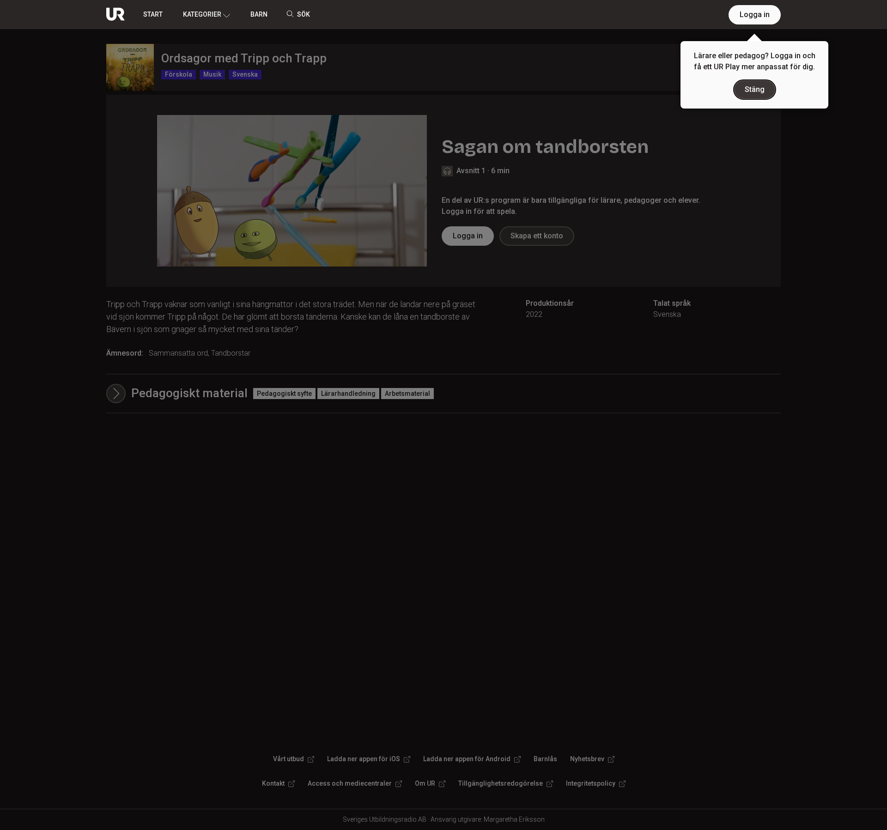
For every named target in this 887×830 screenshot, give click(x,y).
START (153, 14)
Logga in (755, 14)
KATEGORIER (202, 14)
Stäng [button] (755, 89)
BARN (258, 14)
